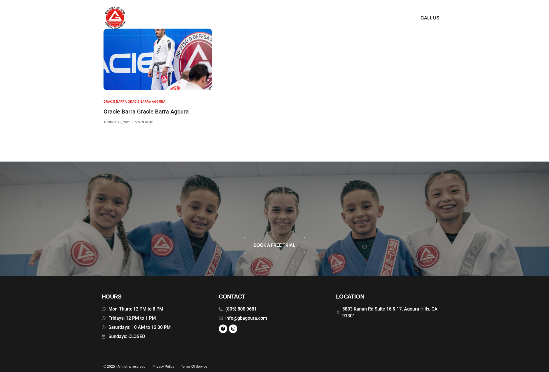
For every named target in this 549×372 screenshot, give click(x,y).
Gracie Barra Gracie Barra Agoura (134, 101)
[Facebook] (223, 329)
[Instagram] (233, 329)
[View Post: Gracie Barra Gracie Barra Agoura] (158, 59)
